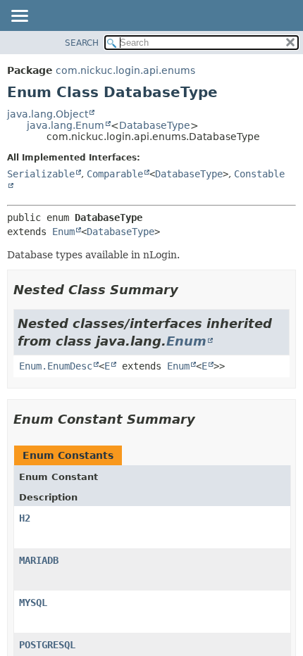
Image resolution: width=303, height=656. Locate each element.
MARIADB (38, 560)
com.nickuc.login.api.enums (125, 70)
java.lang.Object (47, 114)
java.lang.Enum (65, 125)
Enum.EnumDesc (55, 366)
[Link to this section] (188, 289)
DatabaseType (154, 125)
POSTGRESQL (47, 644)
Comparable (115, 173)
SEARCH (82, 43)
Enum (63, 231)
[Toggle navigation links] (19, 17)
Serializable (41, 173)
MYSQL (33, 602)
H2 (24, 518)
